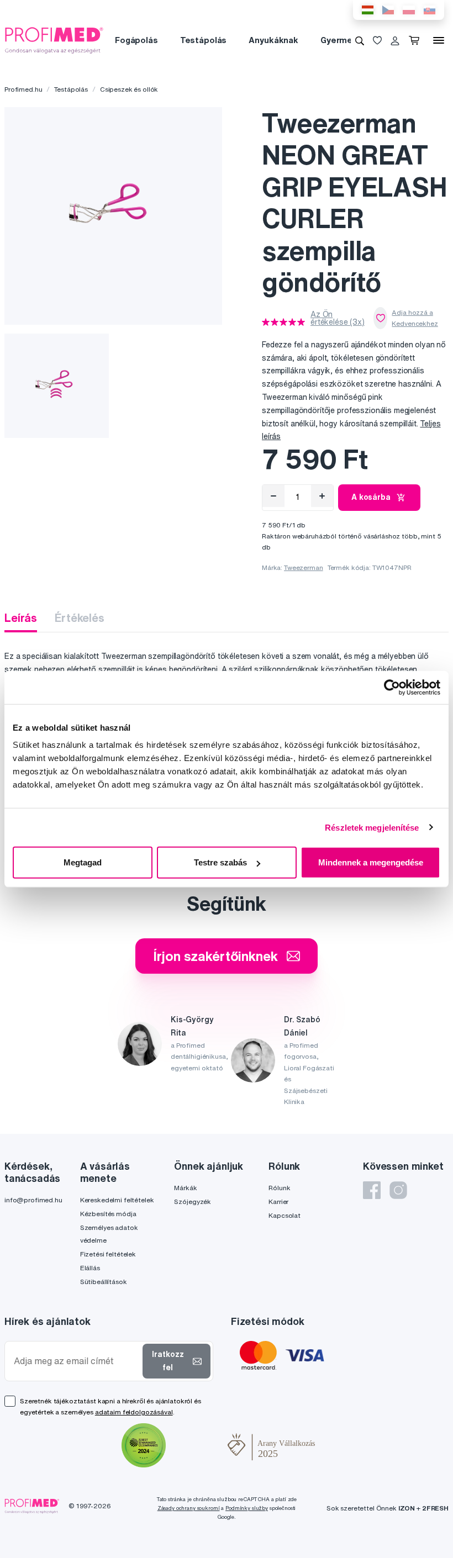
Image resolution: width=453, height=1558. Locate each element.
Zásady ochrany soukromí (188, 1508)
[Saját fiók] (395, 40)
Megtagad (83, 862)
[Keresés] (359, 40)
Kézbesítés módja (108, 1213)
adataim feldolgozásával (134, 1412)
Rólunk (279, 1187)
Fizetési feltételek (108, 1254)
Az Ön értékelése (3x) (337, 318)
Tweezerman (303, 567)
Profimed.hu (23, 89)
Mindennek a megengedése (370, 862)
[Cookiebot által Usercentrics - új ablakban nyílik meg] (392, 687)
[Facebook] (372, 1190)
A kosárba (371, 497)
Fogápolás (136, 40)
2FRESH (435, 1508)
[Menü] (438, 40)
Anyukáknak (273, 40)
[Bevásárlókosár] (416, 40)
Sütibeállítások (103, 1281)
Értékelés (79, 618)
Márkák (185, 1187)
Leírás (20, 618)
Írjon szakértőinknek (215, 956)
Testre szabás (220, 862)
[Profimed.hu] (54, 40)
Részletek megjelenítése (372, 827)
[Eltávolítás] (273, 496)
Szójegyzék (192, 1201)
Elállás (90, 1267)
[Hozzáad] (322, 496)
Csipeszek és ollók (129, 89)
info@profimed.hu (33, 1199)
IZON (406, 1508)
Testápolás (203, 40)
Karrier (278, 1201)
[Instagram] (398, 1190)
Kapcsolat (284, 1215)
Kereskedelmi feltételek (117, 1199)
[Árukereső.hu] (197, 1447)
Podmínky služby (246, 1508)
